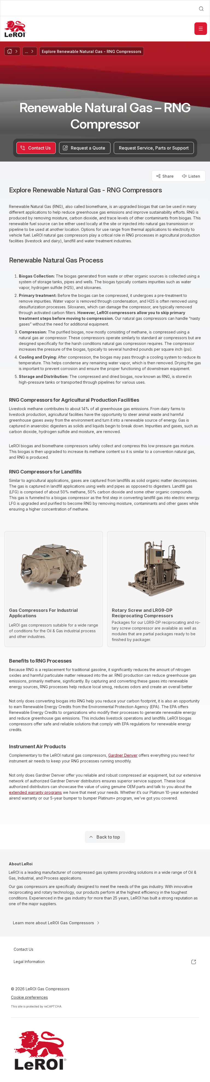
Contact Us (23, 949)
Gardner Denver (123, 755)
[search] (201, 8)
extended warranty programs (35, 792)
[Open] (200, 28)
